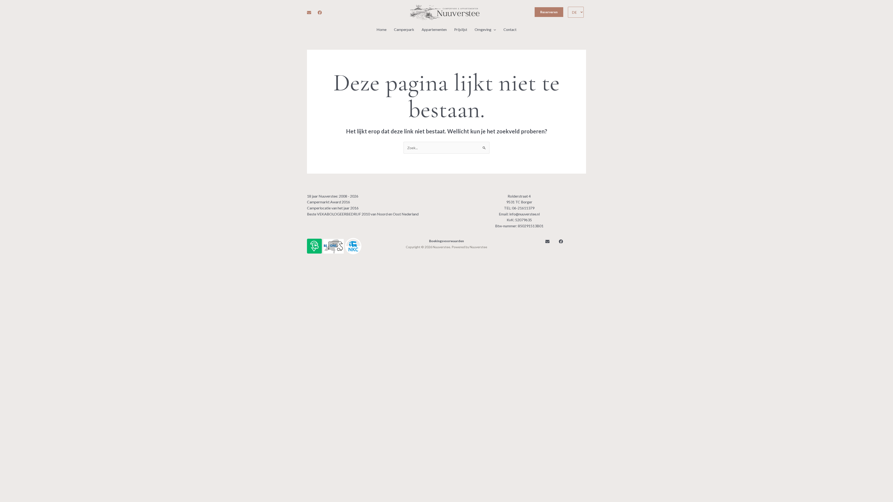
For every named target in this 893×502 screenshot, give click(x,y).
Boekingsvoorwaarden (446, 241)
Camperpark (404, 29)
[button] (549, 12)
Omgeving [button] (483, 29)
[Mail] (309, 12)
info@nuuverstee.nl (524, 214)
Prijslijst (460, 29)
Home (382, 29)
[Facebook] (320, 12)
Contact (509, 29)
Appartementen (434, 29)
